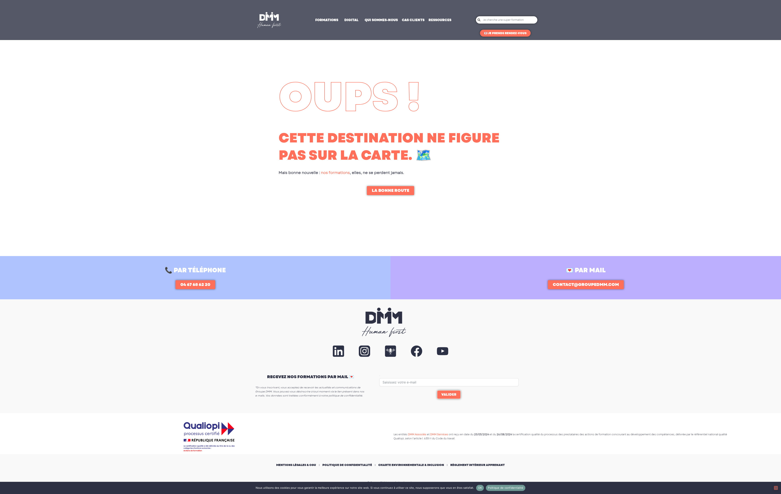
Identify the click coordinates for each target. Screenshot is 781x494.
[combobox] (506, 20)
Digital (351, 20)
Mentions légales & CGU (296, 465)
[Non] (776, 488)
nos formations (335, 172)
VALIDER (448, 394)
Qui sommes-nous (381, 20)
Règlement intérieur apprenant (477, 465)
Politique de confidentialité (347, 465)
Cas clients (413, 20)
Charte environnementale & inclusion (411, 465)
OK (480, 487)
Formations (326, 20)
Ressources (440, 20)
